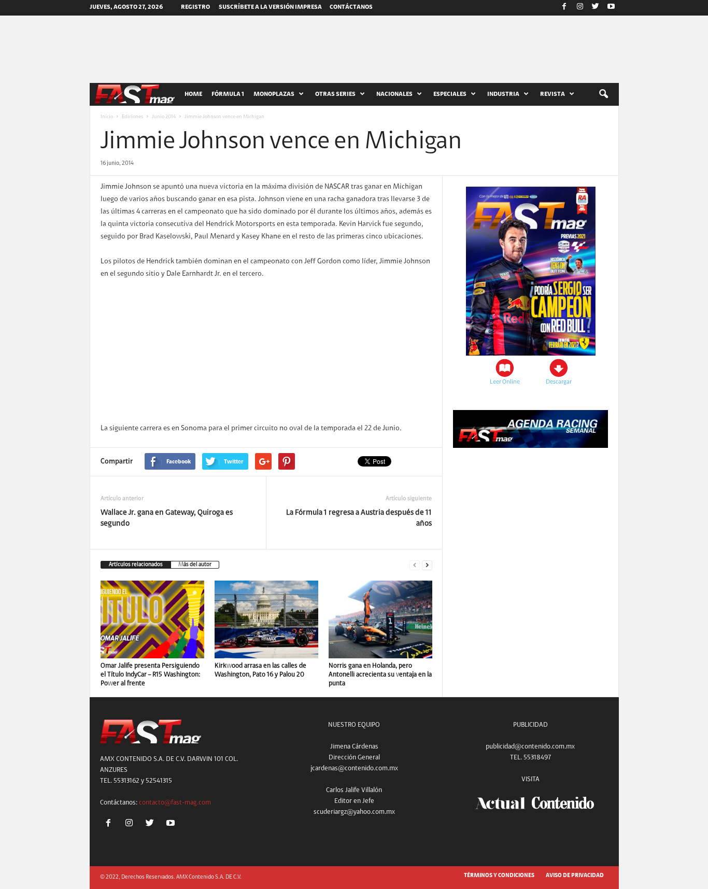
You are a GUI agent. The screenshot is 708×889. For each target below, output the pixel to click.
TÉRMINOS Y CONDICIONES (499, 876)
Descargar (559, 382)
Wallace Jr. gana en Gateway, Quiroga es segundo (167, 518)
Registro (195, 7)
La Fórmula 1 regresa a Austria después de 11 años (359, 518)
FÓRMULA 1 (227, 94)
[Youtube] (611, 8)
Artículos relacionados (136, 565)
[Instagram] (580, 8)
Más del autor (194, 565)
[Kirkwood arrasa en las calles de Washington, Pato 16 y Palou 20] (266, 619)
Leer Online (505, 382)
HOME (193, 94)
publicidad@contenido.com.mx (530, 746)
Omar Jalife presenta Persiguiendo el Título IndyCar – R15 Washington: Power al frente (150, 674)
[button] (603, 94)
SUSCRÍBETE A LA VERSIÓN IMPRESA (270, 7)
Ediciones (132, 117)
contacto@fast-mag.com (175, 802)
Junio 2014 (164, 117)
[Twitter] (595, 8)
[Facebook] (564, 8)
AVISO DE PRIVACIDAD (575, 876)
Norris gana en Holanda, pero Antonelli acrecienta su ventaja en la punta (380, 674)
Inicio (107, 117)
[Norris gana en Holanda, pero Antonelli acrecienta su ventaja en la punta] (380, 619)
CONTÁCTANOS (351, 7)
